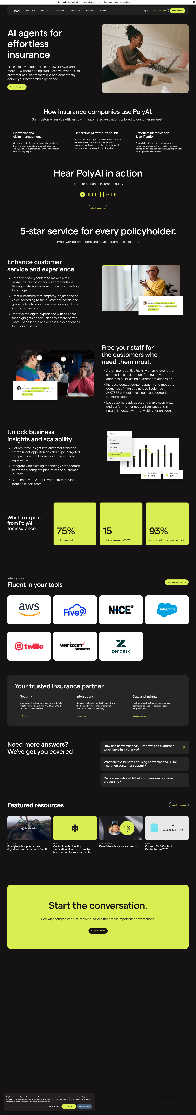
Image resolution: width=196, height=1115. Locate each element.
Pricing (103, 10)
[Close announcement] (194, 2)
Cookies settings (53, 1106)
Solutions (44, 10)
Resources (89, 10)
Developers (59, 10)
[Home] (16, 10)
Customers (73, 10)
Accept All (69, 1106)
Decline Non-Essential (84, 1106)
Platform (29, 10)
